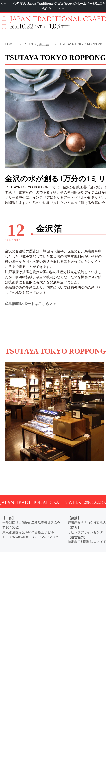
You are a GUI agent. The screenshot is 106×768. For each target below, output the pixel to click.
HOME (10, 44)
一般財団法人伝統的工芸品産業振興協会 (31, 522)
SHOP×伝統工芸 (37, 44)
